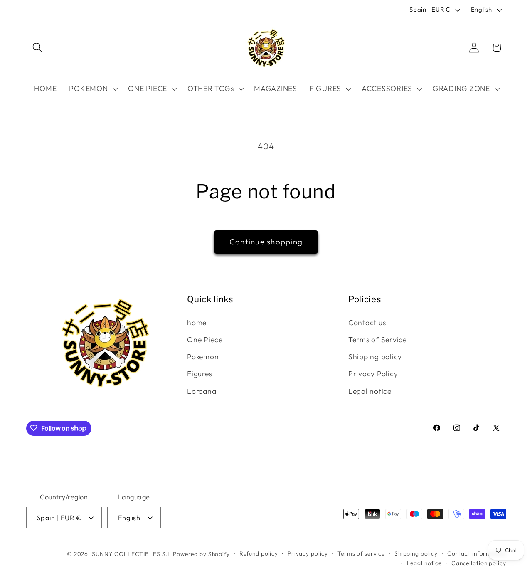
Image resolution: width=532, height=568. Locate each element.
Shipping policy (375, 356)
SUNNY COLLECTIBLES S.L (131, 553)
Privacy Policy (373, 374)
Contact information (476, 553)
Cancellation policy (478, 563)
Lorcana (201, 391)
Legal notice (370, 391)
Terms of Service (377, 339)
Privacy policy (308, 553)
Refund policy (258, 553)
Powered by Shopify (201, 553)
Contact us (367, 322)
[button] (37, 47)
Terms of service (361, 553)
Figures (199, 374)
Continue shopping (266, 242)
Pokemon (203, 356)
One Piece (205, 339)
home (197, 322)
